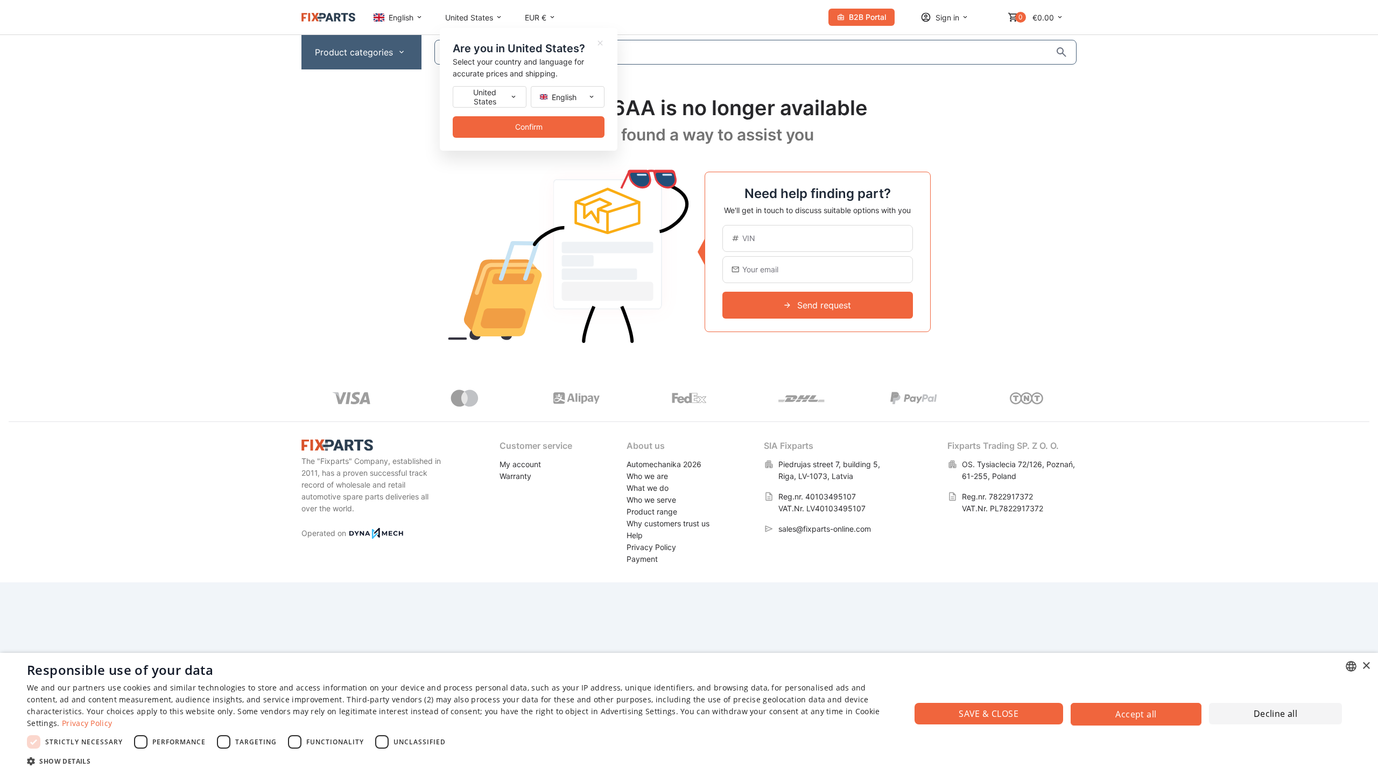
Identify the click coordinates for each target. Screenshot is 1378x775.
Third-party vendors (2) (390, 699)
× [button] (1366, 666)
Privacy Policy (87, 723)
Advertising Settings (638, 711)
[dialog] (689, 714)
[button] (455, 761)
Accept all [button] (1135, 714)
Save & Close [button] (988, 714)
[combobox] (1351, 666)
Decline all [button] (1275, 714)
